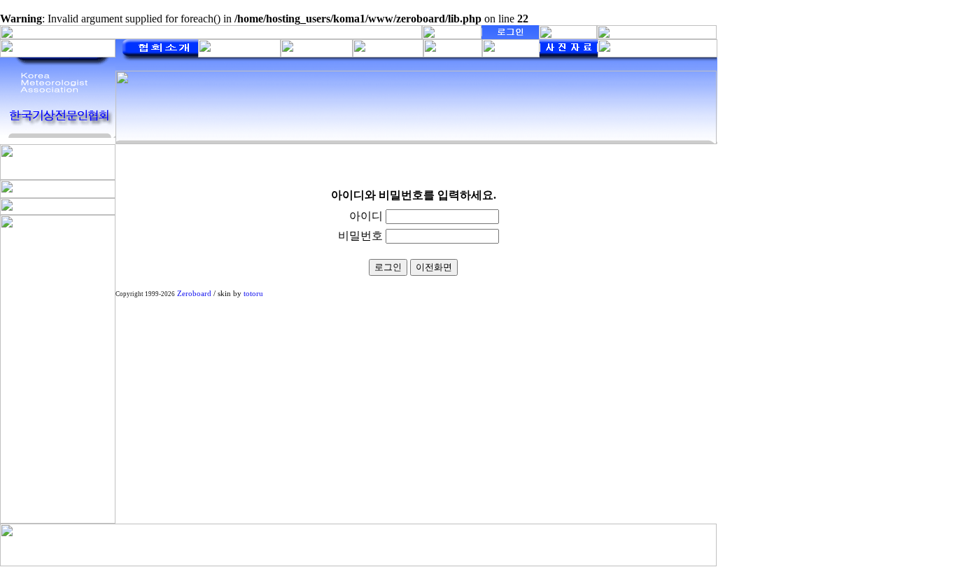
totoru (253, 294)
